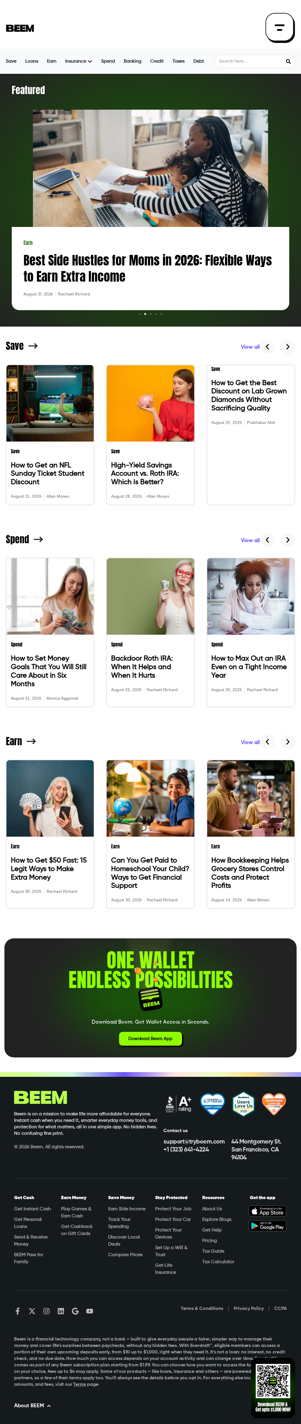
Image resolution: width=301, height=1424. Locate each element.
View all (250, 347)
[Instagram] (46, 1311)
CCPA (280, 1308)
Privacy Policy (249, 1308)
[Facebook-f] (17, 1311)
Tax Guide (213, 1251)
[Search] (288, 61)
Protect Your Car (173, 1219)
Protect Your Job (173, 1209)
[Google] (75, 1311)
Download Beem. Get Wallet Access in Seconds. (150, 1022)
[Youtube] (89, 1311)
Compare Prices (125, 1255)
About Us (212, 1209)
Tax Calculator (218, 1262)
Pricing (209, 1241)
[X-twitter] (32, 1311)
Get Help (212, 1230)
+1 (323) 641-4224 (186, 1150)
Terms (79, 1384)
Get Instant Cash (32, 1209)
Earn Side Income (127, 1209)
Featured (28, 90)
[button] (140, 314)
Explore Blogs (216, 1219)
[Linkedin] (60, 1311)
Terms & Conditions (202, 1308)
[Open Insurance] (90, 61)
